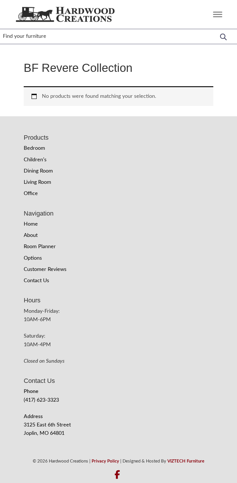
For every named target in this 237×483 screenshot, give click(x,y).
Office (31, 193)
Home (31, 224)
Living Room (37, 182)
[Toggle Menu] (217, 14)
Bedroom (34, 148)
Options (33, 258)
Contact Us (36, 280)
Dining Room (38, 171)
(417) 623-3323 (41, 400)
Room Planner (40, 246)
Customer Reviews (45, 269)
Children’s (35, 159)
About (31, 235)
